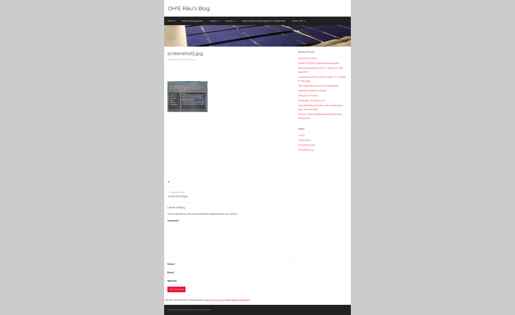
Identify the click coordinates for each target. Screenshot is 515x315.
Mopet (212, 20)
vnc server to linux (307, 58)
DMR (170, 20)
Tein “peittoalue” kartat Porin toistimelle (318, 85)
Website (172, 281)
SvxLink (229, 20)
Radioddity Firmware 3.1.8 (311, 100)
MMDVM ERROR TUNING (312, 90)
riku (194, 59)
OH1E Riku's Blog (189, 8)
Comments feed (306, 145)
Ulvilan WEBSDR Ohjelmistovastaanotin (318, 63)
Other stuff (297, 20)
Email (171, 272)
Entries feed (304, 140)
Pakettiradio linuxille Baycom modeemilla (263, 20)
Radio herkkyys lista (192, 20)
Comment (173, 220)
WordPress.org (306, 150)
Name (171, 264)
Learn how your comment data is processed (227, 300)
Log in (301, 135)
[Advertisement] (229, 71)
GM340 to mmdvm (308, 95)
